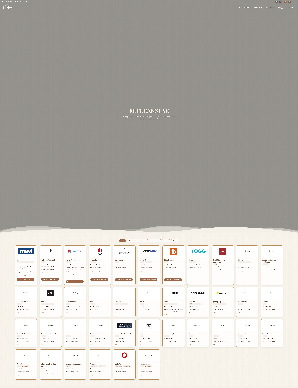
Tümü (122, 240)
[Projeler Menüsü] (261, 7)
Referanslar (269, 7)
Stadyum (175, 240)
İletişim (291, 7)
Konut (144, 240)
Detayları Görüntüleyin (25, 279)
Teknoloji (166, 240)
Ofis (129, 240)
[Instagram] (280, 2)
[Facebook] (276, 2)
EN (289, 1)
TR (285, 1)
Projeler (257, 7)
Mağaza (137, 240)
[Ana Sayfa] (240, 7)
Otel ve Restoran (155, 240)
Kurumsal (247, 7)
